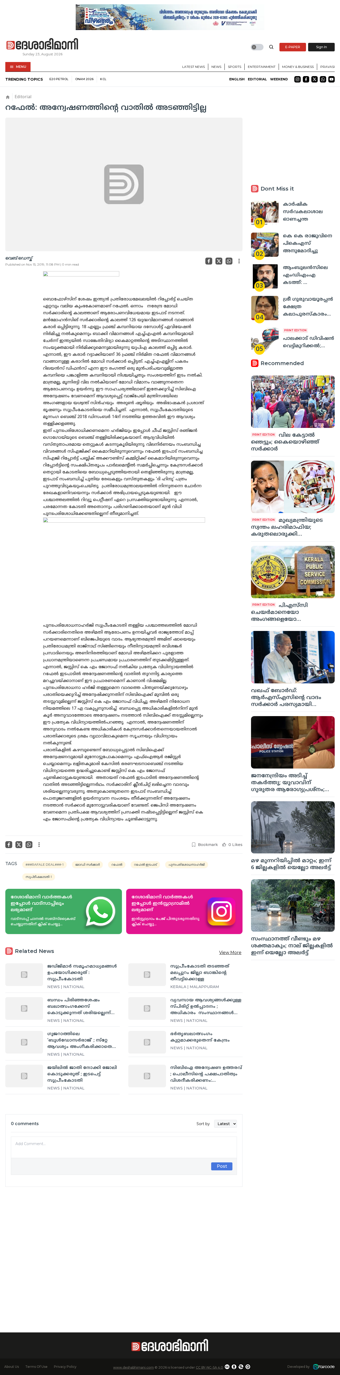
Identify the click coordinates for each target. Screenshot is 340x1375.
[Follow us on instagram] (297, 79)
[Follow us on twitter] (314, 79)
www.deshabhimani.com (133, 1367)
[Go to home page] (42, 44)
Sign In (321, 47)
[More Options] (239, 261)
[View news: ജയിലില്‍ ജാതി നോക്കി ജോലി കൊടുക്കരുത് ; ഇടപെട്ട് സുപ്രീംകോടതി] (24, 1076)
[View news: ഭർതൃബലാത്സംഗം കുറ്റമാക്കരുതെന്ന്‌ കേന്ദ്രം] (147, 1042)
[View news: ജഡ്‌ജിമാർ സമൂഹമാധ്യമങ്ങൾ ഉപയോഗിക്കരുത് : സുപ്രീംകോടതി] (24, 974)
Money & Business (298, 67)
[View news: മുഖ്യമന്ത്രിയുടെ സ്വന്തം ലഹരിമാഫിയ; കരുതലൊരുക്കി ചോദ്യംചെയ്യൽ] (293, 487)
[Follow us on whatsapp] (323, 79)
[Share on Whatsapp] (229, 261)
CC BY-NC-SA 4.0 (209, 1367)
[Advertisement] (124, 1250)
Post (222, 1166)
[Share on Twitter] (218, 261)
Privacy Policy (65, 1367)
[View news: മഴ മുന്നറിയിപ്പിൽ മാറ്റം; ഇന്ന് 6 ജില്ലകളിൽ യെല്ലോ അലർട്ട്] (293, 827)
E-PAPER (292, 47)
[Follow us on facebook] (306, 79)
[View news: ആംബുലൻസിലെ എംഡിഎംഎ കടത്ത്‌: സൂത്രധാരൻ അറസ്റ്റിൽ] (265, 276)
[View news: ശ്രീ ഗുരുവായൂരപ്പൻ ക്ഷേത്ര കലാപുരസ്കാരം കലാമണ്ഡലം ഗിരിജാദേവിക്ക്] (265, 308)
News (216, 67)
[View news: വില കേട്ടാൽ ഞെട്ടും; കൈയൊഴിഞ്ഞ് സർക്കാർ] (293, 401)
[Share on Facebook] (208, 261)
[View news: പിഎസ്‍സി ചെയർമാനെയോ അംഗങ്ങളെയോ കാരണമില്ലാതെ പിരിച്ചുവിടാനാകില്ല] (293, 572)
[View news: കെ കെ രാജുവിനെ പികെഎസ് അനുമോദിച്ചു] (265, 245)
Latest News (193, 67)
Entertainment (261, 67)
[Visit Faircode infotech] (324, 1367)
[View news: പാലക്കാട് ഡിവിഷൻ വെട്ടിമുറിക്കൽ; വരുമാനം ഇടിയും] (265, 340)
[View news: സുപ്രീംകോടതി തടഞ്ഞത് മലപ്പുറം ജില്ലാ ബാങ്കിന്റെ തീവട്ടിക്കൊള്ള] (147, 974)
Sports (234, 67)
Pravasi (327, 67)
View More (230, 952)
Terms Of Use (36, 1367)
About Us (11, 1367)
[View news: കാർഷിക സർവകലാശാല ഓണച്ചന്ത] (265, 213)
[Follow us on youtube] (331, 79)
